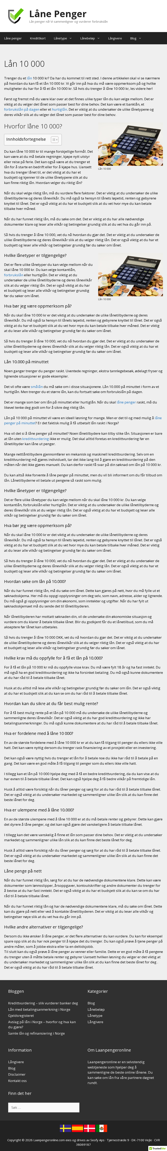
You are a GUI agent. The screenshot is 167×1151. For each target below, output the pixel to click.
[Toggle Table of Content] (52, 139)
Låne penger (13, 38)
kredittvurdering (35, 438)
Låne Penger (58, 13)
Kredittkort (38, 38)
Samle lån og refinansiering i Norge (36, 1033)
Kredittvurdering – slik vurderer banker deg (43, 1003)
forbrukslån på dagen (21, 109)
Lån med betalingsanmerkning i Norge (39, 1009)
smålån (37, 386)
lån (29, 78)
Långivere (115, 38)
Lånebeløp (87, 38)
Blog (133, 38)
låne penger (126, 402)
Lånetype (60, 38)
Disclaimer (16, 1074)
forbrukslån (13, 275)
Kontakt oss (17, 1080)
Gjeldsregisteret (21, 1015)
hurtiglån (59, 109)
